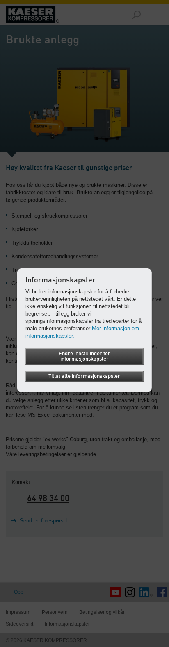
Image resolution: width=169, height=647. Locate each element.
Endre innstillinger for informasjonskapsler (84, 356)
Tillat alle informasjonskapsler (84, 376)
